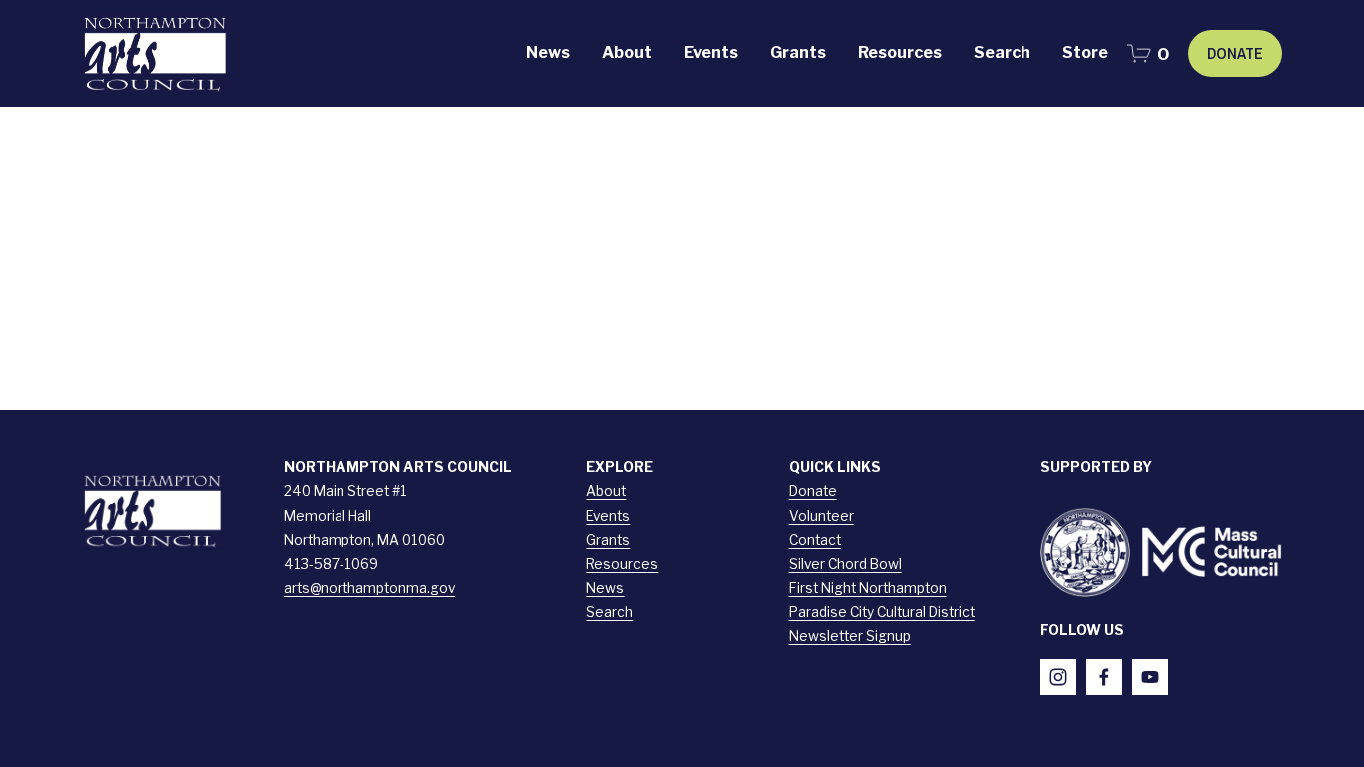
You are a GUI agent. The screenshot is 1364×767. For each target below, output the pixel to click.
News (548, 52)
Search (609, 612)
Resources (622, 564)
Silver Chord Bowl (845, 564)
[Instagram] (1058, 677)
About (606, 491)
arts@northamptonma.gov (369, 588)
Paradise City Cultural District (882, 612)
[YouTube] (1150, 677)
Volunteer (821, 516)
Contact (815, 540)
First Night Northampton (868, 588)
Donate (1235, 53)
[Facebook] (1104, 677)
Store (1085, 52)
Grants (608, 540)
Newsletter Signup (850, 636)
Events (608, 516)
